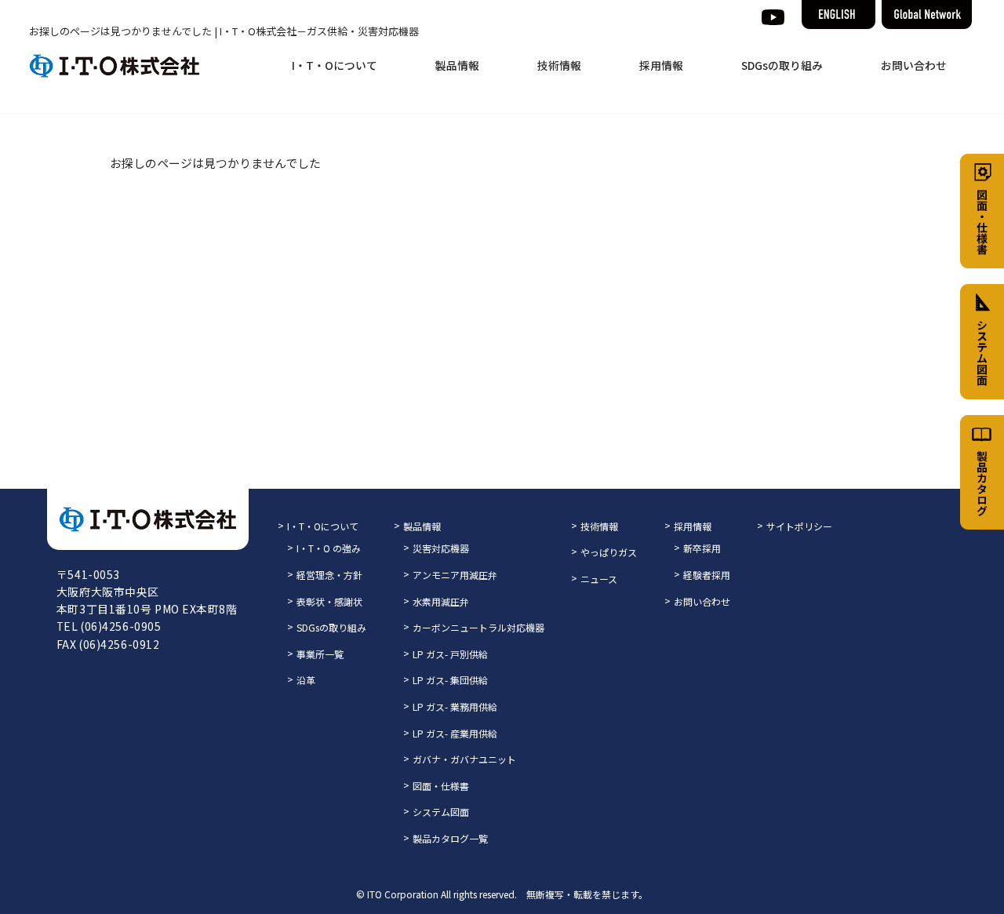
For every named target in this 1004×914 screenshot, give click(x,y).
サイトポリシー (799, 526)
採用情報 (661, 65)
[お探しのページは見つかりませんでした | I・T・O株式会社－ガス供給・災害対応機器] (114, 66)
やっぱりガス (608, 552)
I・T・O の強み (328, 548)
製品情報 (457, 65)
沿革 (305, 679)
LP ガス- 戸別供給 (450, 654)
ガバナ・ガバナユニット (464, 759)
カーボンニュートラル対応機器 (478, 627)
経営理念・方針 (329, 574)
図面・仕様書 (441, 785)
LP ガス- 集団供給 (450, 679)
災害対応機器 (441, 548)
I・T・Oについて (334, 65)
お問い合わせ (914, 65)
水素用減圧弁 (441, 601)
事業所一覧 (320, 654)
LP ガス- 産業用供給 (455, 733)
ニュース (598, 578)
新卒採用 (702, 548)
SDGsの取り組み (782, 65)
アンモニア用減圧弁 (455, 574)
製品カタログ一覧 (450, 838)
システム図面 (441, 811)
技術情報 (559, 65)
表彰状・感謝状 (329, 601)
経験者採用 (706, 574)
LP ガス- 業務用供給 (455, 706)
